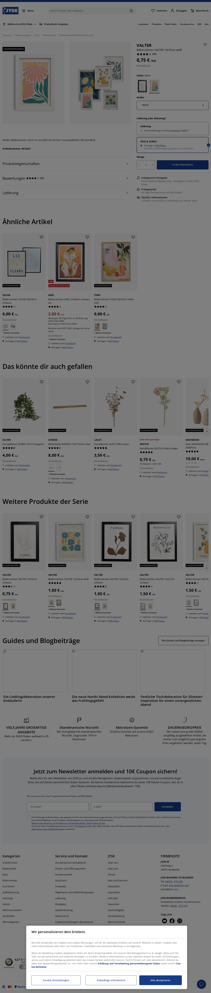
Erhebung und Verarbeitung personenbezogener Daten (129, 963)
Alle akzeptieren (160, 980)
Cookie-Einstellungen (56, 980)
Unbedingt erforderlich (111, 980)
